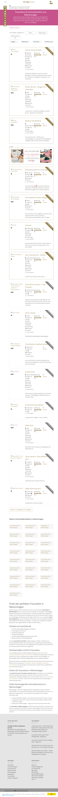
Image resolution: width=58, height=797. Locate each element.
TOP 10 (33, 779)
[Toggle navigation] (6, 2)
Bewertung (25, 41)
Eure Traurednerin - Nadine (35, 255)
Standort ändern (14, 27)
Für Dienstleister (36, 768)
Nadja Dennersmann (33, 488)
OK (51, 794)
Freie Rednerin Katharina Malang (37, 344)
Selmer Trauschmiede (33, 50)
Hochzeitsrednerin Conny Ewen (37, 170)
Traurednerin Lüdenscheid (31, 663)
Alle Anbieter (35, 772)
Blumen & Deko (12, 770)
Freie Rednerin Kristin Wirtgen (36, 197)
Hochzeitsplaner (12, 772)
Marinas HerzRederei (33, 121)
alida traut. (29, 425)
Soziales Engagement (37, 766)
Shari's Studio (30, 313)
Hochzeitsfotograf (12, 767)
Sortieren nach (49, 41)
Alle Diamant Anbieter (37, 777)
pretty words (30, 372)
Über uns (34, 765)
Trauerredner (11, 776)
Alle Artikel (34, 770)
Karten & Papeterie (13, 778)
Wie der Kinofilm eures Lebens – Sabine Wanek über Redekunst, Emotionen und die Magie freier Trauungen (42, 752)
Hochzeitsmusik (12, 768)
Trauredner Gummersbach (26, 654)
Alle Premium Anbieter (38, 776)
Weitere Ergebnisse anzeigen (20, 510)
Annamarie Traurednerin (34, 405)
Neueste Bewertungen (37, 774)
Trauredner (11, 765)
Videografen (11, 774)
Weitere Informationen (8, 795)
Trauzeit (28, 225)
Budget (13, 41)
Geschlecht (36, 41)
